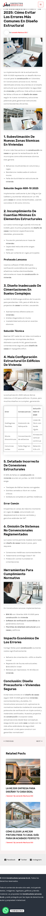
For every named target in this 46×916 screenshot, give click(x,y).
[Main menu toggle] (40, 4)
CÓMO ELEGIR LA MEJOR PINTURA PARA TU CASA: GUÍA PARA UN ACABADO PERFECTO (22, 835)
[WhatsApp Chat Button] (5, 910)
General (9, 796)
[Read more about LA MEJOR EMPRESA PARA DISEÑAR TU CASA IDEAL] (23, 771)
